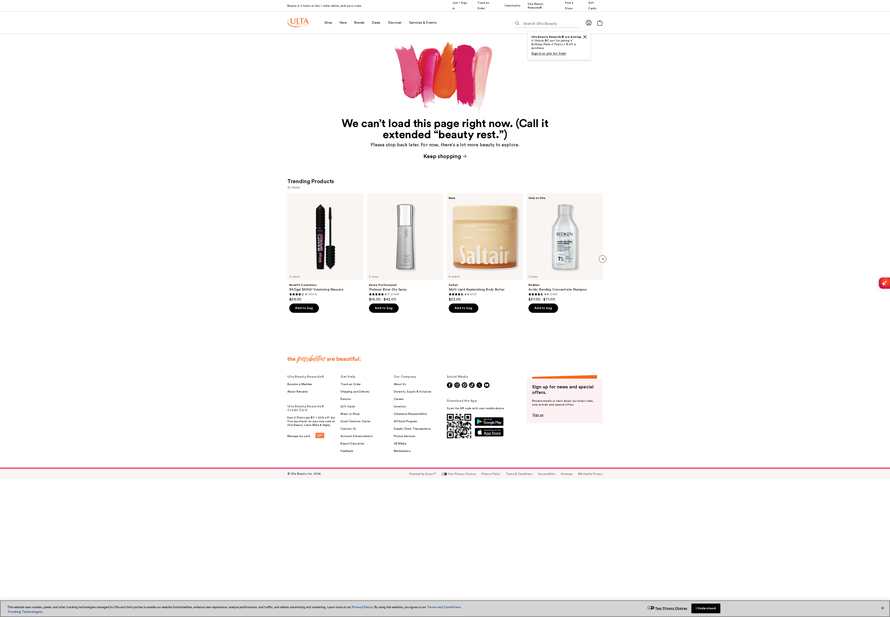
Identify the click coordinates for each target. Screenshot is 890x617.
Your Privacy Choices (671, 608)
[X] (585, 37)
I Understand (706, 608)
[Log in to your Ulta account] (588, 22)
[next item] (602, 259)
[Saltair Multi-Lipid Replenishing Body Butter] (485, 247)
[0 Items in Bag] (600, 23)
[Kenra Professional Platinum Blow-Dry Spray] (405, 247)
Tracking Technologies (24, 611)
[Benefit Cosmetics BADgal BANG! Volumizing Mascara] (325, 247)
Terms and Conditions (444, 607)
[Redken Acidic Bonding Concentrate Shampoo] (565, 247)
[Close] (882, 608)
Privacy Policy (362, 607)
